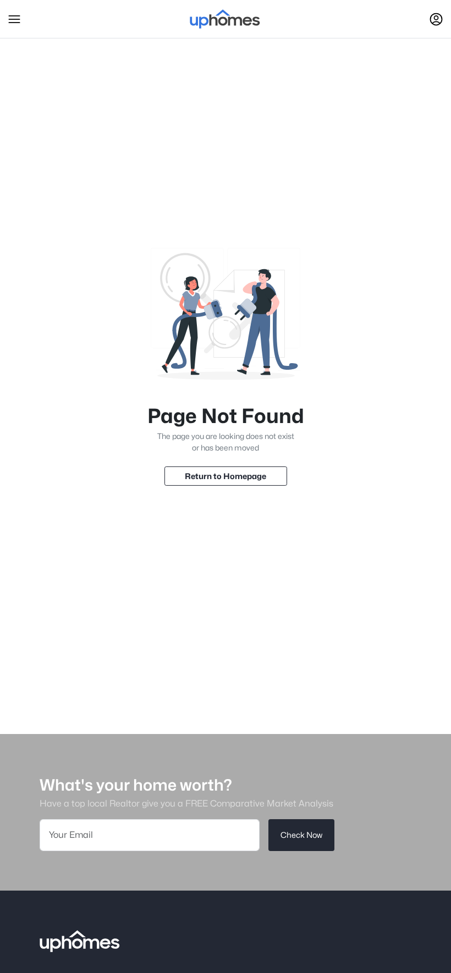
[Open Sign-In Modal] (436, 19)
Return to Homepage (225, 476)
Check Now (301, 834)
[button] (14, 19)
